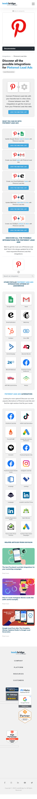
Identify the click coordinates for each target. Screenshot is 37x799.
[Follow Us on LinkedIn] (18, 783)
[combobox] (18, 276)
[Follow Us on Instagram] (11, 783)
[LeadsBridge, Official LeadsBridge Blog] (9, 4)
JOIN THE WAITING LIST (18, 112)
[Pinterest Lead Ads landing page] (18, 28)
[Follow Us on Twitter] (32, 783)
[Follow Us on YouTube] (25, 783)
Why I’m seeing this (19, 11)
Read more (5, 573)
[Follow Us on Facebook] (4, 783)
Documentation (9, 48)
